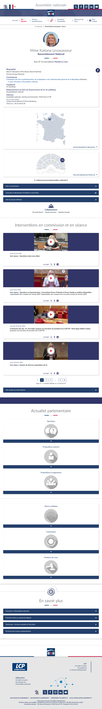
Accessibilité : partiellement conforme (40, 702)
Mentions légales (24, 702)
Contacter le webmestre (59, 702)
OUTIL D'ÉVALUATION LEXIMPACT (80, 698)
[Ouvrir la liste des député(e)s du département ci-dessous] (51, 129)
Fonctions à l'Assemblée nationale (51, 611)
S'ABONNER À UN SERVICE (59, 698)
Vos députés (38, 26)
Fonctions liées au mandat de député (51, 618)
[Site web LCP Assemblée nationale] (51, 667)
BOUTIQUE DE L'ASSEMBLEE (18, 698)
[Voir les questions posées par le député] (51, 431)
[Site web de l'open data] (51, 681)
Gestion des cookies (77, 702)
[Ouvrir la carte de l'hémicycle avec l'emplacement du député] (51, 164)
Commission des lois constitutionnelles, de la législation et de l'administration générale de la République (43, 79)
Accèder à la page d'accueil (51, 12)
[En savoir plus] (51, 456)
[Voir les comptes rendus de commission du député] (51, 541)
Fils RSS (69, 702)
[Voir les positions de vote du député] (51, 567)
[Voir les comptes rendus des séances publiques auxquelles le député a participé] (51, 516)
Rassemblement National (51, 54)
